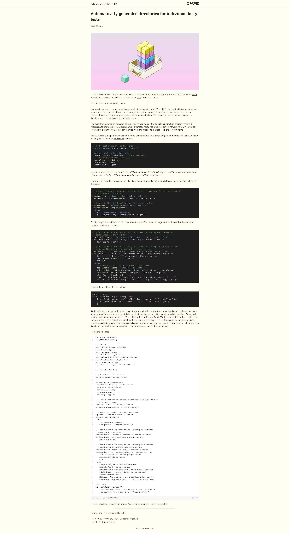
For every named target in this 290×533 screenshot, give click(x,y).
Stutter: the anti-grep (105, 522)
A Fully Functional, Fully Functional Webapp (116, 518)
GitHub (121, 103)
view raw (195, 498)
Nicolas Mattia (104, 4)
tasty (194, 94)
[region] (145, 416)
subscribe (144, 504)
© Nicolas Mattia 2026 (145, 528)
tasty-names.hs (97, 498)
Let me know (97, 504)
